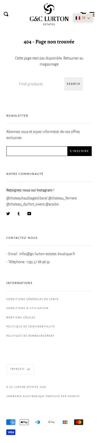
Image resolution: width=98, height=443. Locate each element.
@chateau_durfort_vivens (25, 204)
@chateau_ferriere (62, 198)
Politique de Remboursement (30, 336)
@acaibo (52, 204)
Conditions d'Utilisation (27, 308)
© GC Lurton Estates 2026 (26, 387)
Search (73, 84)
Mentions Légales (20, 317)
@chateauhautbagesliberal (27, 198)
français (18, 369)
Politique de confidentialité (30, 326)
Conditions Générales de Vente (32, 299)
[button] (83, 18)
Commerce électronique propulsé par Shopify (43, 396)
